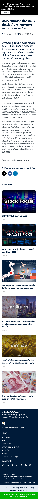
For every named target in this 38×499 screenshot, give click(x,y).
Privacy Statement (11, 487)
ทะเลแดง (15, 167)
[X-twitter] (17, 465)
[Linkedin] (30, 465)
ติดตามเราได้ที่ (7, 461)
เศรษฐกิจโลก (30, 167)
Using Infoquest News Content (22, 488)
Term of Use (23, 487)
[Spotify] (26, 465)
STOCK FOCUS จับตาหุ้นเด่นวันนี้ (14, 216)
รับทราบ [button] (6, 12)
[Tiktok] (3, 465)
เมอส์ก (22, 167)
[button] (4, 173)
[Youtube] (8, 465)
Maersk (7, 167)
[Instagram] (12, 465)
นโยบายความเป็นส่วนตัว (19, 6)
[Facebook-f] (21, 465)
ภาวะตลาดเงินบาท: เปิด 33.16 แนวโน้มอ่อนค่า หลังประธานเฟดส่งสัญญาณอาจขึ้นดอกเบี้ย (18, 324)
